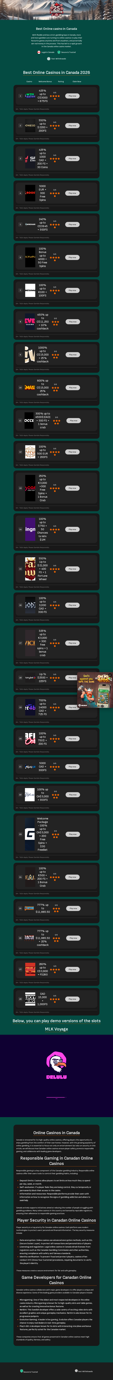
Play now (72, 96)
